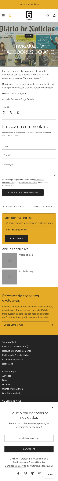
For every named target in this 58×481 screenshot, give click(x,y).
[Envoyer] (52, 325)
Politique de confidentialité (26, 462)
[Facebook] (18, 473)
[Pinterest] (32, 473)
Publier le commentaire (22, 192)
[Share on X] (11, 113)
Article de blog (26, 255)
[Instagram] (25, 473)
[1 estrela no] (54, 207)
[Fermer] (52, 407)
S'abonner (16, 238)
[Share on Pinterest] (18, 113)
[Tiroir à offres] (10, 15)
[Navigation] (3, 15)
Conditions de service (28, 182)
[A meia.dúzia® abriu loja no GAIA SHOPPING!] (3, 207)
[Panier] (54, 15)
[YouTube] (39, 473)
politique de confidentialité (35, 317)
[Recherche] (47, 15)
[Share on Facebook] (3, 113)
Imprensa (29, 35)
